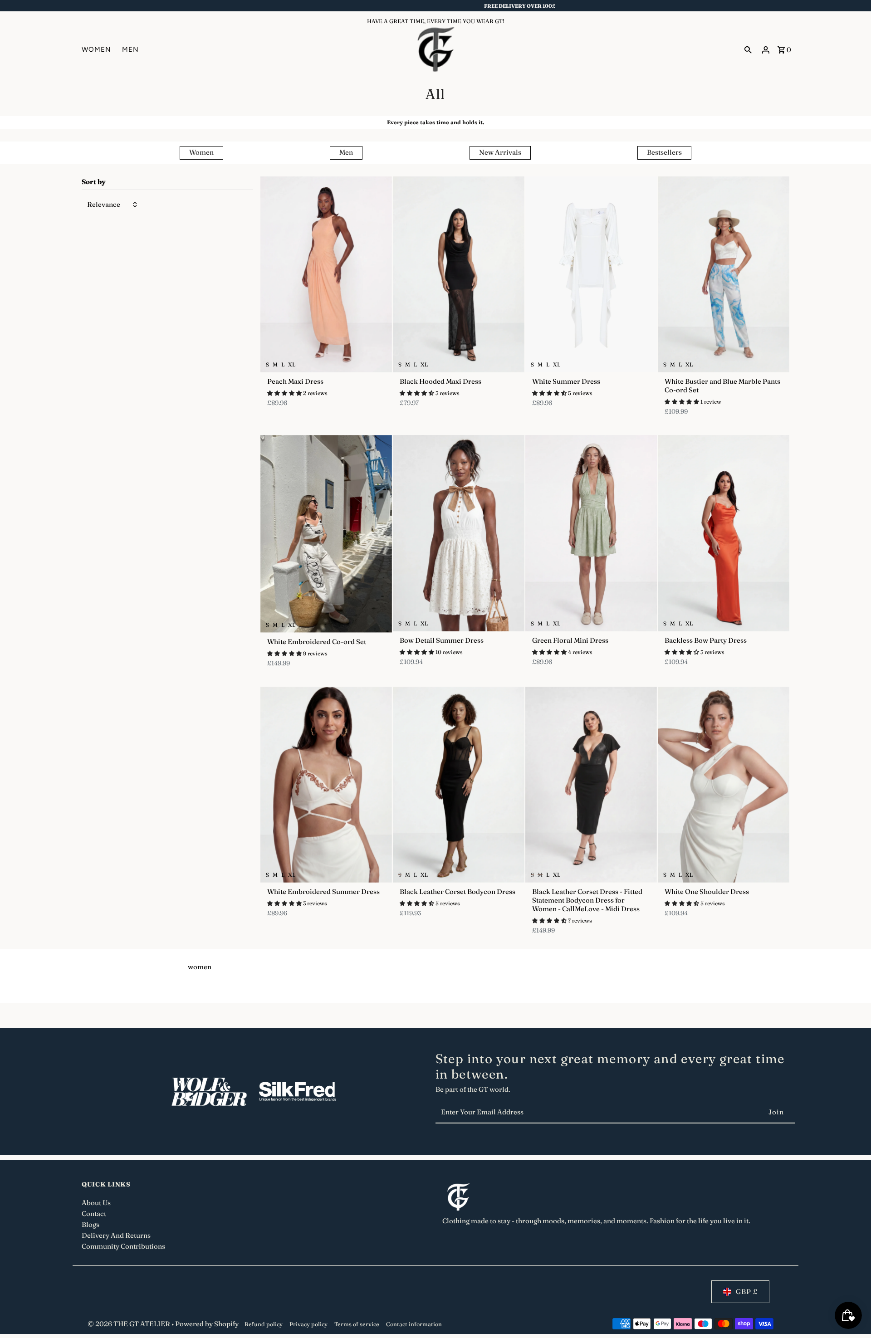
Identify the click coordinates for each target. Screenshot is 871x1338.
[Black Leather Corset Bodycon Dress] (458, 785)
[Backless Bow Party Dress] (723, 533)
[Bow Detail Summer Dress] (458, 533)
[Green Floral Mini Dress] (591, 533)
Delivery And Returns (116, 1235)
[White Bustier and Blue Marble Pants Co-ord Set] (723, 274)
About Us (96, 1202)
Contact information (414, 1324)
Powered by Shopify (207, 1323)
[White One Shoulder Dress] (723, 785)
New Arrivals (500, 152)
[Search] (748, 49)
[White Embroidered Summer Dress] (326, 785)
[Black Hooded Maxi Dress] (458, 274)
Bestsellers (664, 152)
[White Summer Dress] (591, 274)
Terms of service (356, 1324)
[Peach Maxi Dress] (326, 274)
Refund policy (264, 1324)
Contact (94, 1213)
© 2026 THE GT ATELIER (129, 1323)
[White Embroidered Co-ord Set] (326, 533)
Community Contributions (123, 1246)
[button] (285, 392)
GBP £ (747, 1291)
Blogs (90, 1224)
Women (201, 152)
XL (291, 364)
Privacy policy (308, 1324)
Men (346, 152)
